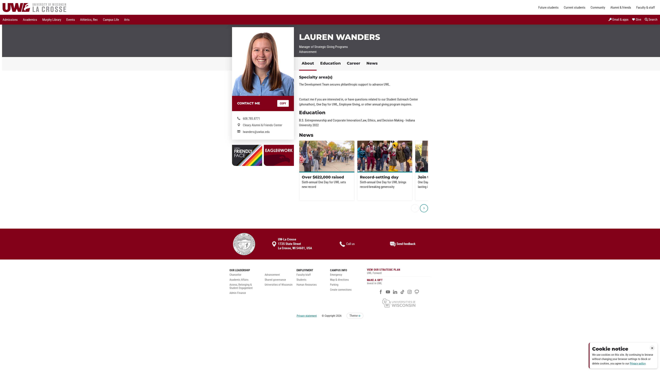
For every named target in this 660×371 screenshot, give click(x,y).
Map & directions (339, 279)
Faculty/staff (303, 274)
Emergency (336, 274)
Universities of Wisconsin (279, 284)
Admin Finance (237, 293)
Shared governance (275, 279)
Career (353, 63)
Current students (574, 7)
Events (70, 20)
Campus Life (111, 20)
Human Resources (306, 284)
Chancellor (235, 274)
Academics (30, 20)
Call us (350, 244)
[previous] (415, 208)
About (308, 63)
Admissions (10, 20)
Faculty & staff (645, 7)
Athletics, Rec (89, 20)
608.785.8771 (251, 119)
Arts (127, 20)
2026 (339, 315)
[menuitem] (10, 20)
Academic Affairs (238, 279)
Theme (353, 315)
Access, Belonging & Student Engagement (241, 286)
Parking (334, 284)
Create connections (340, 289)
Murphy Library (51, 20)
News (372, 63)
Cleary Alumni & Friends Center (262, 125)
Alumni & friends (620, 7)
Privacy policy (637, 363)
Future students (548, 7)
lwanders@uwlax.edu (256, 132)
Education (330, 63)
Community (598, 7)
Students (301, 279)
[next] (424, 208)
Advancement (272, 274)
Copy (283, 103)
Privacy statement (307, 315)
